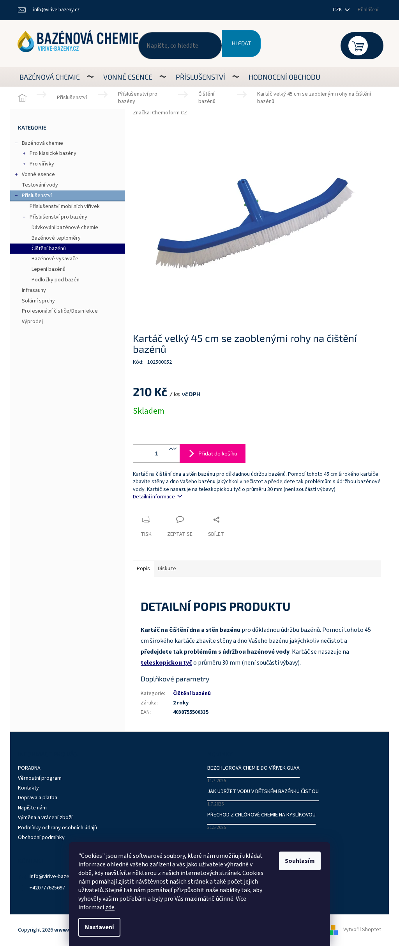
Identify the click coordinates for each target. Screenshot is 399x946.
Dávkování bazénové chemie (65, 227)
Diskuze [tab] (167, 569)
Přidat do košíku (217, 453)
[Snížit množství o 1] (175, 453)
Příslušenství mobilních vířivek (65, 206)
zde (110, 907)
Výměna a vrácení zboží (45, 818)
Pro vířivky (42, 164)
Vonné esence (38, 174)
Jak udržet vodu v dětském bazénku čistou (263, 791)
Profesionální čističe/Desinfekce (60, 311)
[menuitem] (50, 77)
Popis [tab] (143, 569)
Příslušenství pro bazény (58, 217)
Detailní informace (154, 497)
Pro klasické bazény (53, 153)
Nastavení (99, 927)
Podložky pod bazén (55, 280)
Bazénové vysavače (55, 259)
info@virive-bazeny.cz (55, 876)
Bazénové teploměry (56, 238)
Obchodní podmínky (41, 837)
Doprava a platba (37, 798)
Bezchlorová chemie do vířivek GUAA (253, 768)
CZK (338, 9)
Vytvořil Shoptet (362, 930)
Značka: (160, 113)
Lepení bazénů (48, 269)
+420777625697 (47, 888)
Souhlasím (300, 861)
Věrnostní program (40, 778)
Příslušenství (37, 195)
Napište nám (32, 808)
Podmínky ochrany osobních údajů (57, 828)
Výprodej (32, 321)
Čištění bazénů (49, 249)
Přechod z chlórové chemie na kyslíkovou (261, 815)
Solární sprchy (38, 301)
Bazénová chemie (42, 143)
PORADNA (29, 768)
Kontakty (28, 788)
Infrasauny (34, 290)
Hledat (241, 43)
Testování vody (40, 185)
